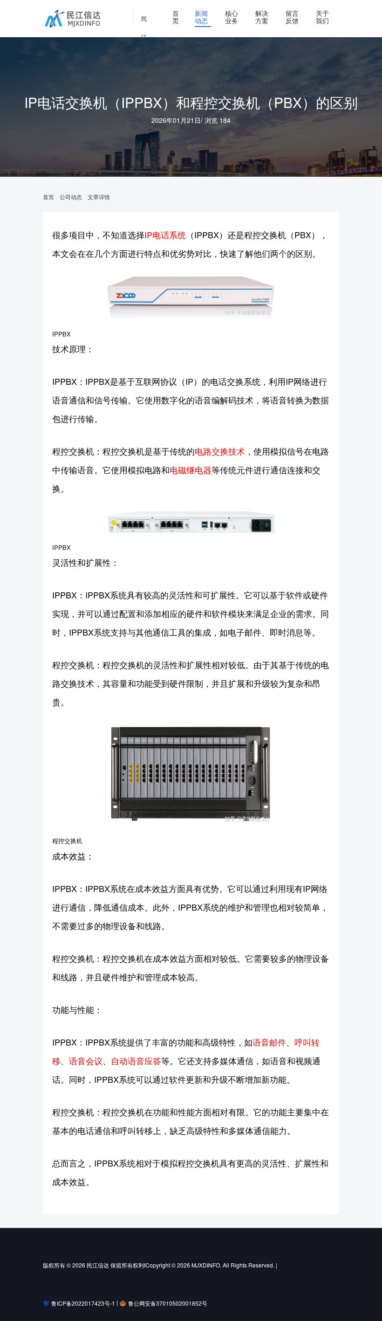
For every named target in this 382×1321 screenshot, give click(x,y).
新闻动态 (201, 16)
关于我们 (322, 16)
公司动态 (71, 197)
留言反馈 (292, 16)
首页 (175, 16)
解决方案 (261, 16)
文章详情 (99, 197)
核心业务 (231, 16)
